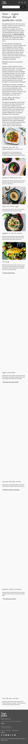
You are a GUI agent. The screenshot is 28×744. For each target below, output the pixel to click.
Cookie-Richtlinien (15, 730)
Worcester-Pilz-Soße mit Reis (11, 482)
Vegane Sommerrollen (8, 373)
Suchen (23, 6)
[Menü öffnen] (25, 2)
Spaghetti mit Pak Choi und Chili (12, 233)
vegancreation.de (6, 718)
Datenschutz (8, 730)
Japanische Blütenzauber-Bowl (12, 178)
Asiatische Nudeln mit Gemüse (11, 589)
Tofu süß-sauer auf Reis (10, 698)
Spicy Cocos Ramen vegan (10, 206)
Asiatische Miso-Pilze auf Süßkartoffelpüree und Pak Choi (12, 148)
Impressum (3, 730)
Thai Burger (6, 262)
